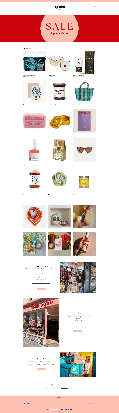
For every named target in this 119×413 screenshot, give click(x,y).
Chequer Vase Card (26, 104)
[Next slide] (63, 43)
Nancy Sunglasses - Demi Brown (78, 162)
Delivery (60, 400)
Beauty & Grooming (77, 230)
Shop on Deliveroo (41, 369)
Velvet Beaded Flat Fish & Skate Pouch (29, 75)
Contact (51, 400)
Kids (24, 257)
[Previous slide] (56, 43)
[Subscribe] (67, 391)
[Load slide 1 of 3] (58, 43)
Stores (54, 400)
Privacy (68, 400)
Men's (74, 257)
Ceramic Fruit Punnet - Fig (52, 75)
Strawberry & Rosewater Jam (53, 104)
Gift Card (64, 400)
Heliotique (60, 411)
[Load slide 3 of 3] (61, 43)
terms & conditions (64, 388)
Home (49, 230)
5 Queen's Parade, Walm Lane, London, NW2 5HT (41, 283)
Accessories (25, 230)
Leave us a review (41, 288)
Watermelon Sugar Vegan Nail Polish (29, 162)
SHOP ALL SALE (59, 36)
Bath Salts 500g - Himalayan (52, 162)
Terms (71, 400)
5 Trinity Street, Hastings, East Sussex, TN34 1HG (78, 325)
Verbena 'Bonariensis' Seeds (77, 133)
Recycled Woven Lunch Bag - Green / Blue (80, 104)
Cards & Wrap (51, 257)
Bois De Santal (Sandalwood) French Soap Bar (30, 133)
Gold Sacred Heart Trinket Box (53, 133)
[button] (24, 7)
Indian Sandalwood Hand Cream (78, 75)
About (48, 400)
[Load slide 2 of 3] (59, 43)
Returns (57, 400)
